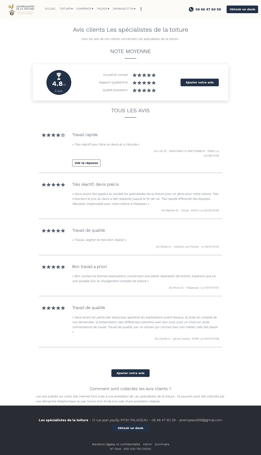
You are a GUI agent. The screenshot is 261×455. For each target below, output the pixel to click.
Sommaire (162, 444)
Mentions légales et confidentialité (116, 444)
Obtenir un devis (242, 9)
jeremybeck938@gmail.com (200, 420)
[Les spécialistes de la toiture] (22, 9)
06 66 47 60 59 (164, 420)
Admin (147, 444)
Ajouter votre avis (200, 82)
